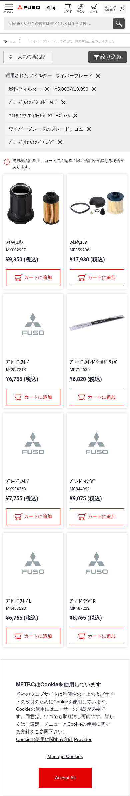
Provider (83, 739)
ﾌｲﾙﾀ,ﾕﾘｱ (14, 242)
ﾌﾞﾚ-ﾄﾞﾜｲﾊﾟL (19, 601)
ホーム (9, 41)
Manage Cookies (65, 756)
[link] (114, 9)
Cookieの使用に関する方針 (44, 739)
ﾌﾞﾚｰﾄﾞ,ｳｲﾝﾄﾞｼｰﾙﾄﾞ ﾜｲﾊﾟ (94, 362)
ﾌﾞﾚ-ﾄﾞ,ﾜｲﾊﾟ (18, 362)
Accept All (65, 777)
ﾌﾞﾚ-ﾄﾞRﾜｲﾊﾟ (83, 481)
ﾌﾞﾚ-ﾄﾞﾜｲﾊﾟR (83, 601)
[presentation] (119, 23)
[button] (75, 76)
